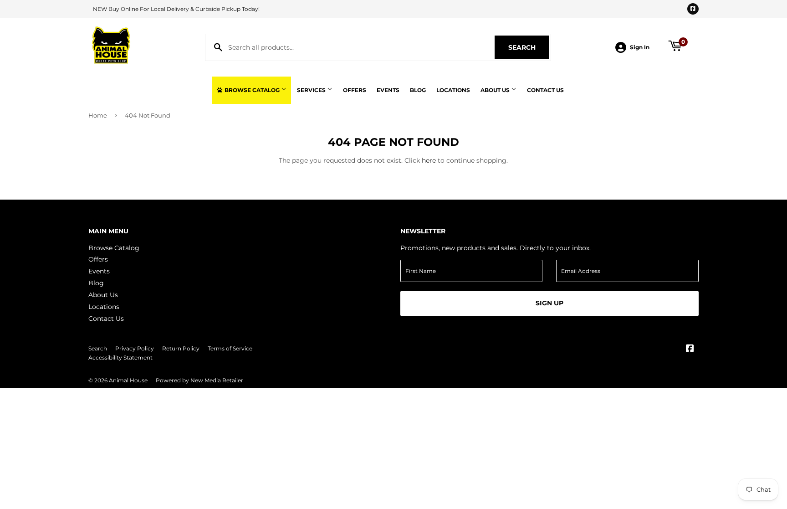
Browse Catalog (252, 90)
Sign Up (549, 303)
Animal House (128, 380)
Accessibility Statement (120, 357)
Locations (453, 90)
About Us (495, 90)
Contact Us (545, 90)
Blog (418, 90)
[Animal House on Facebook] (690, 349)
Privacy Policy (134, 348)
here (429, 160)
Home (97, 115)
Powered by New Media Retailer (199, 380)
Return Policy (180, 348)
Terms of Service (230, 348)
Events (388, 90)
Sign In (639, 47)
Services (312, 90)
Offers (354, 90)
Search (528, 47)
